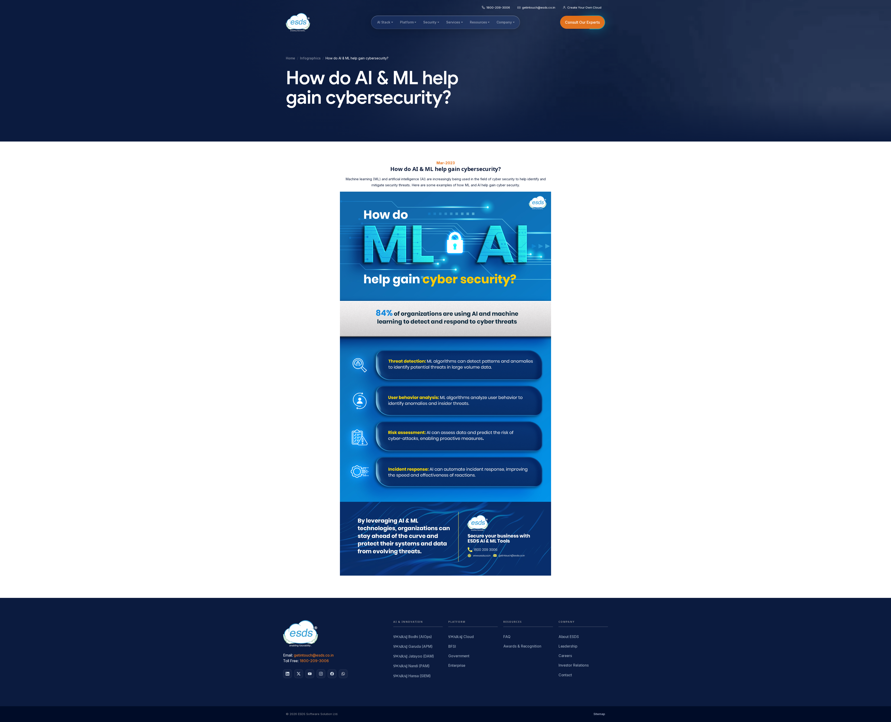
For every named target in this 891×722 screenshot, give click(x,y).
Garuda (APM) (413, 646)
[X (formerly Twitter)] (298, 673)
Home (290, 58)
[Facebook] (332, 673)
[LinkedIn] (287, 673)
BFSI (452, 646)
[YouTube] (309, 673)
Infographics (310, 58)
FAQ (506, 637)
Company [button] (504, 22)
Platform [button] (407, 22)
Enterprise (456, 665)
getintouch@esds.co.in (314, 655)
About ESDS (568, 637)
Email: (288, 655)
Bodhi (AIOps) (412, 637)
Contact (565, 675)
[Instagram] (320, 673)
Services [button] (453, 22)
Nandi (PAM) (411, 666)
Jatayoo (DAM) (413, 656)
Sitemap (599, 714)
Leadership (567, 646)
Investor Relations (573, 665)
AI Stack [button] (383, 22)
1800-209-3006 (314, 660)
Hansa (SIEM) (412, 676)
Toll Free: (291, 660)
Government (458, 656)
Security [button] (429, 22)
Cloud (461, 637)
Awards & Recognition (522, 646)
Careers (565, 656)
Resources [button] (478, 22)
